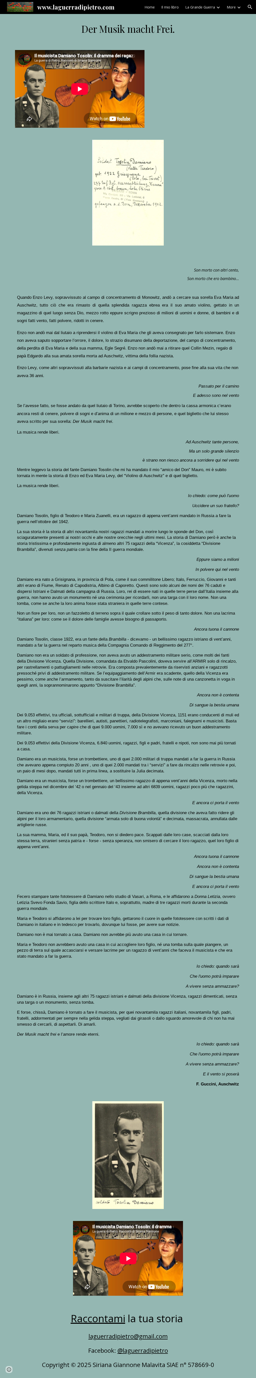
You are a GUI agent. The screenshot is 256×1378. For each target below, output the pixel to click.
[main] (128, 29)
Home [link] (149, 7)
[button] (250, 7)
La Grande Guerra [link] (200, 7)
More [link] (231, 7)
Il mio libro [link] (170, 7)
